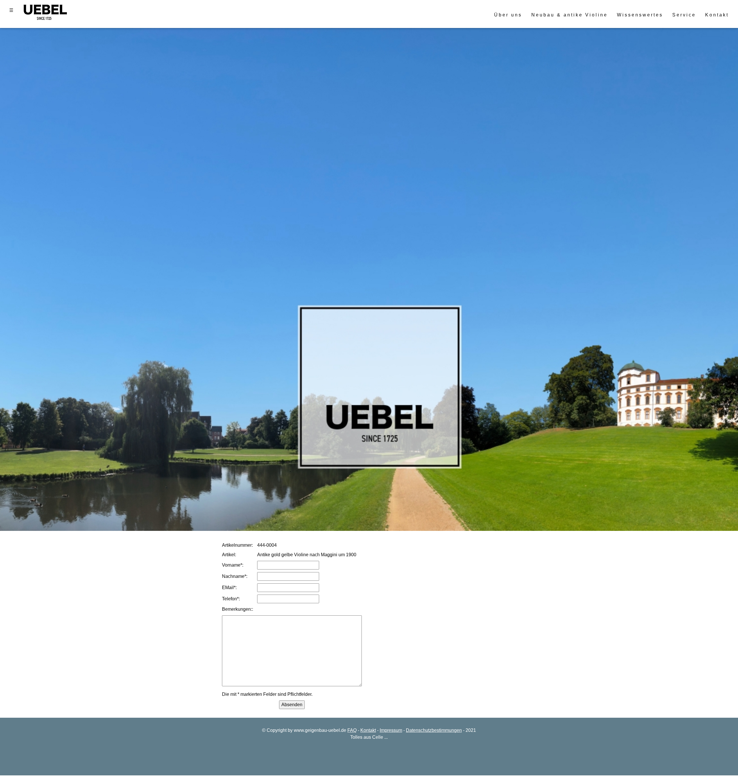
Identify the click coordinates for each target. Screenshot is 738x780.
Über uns (508, 14)
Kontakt (717, 14)
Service (684, 14)
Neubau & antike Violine (569, 14)
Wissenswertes (640, 14)
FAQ (352, 730)
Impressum (391, 730)
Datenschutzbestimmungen (434, 730)
